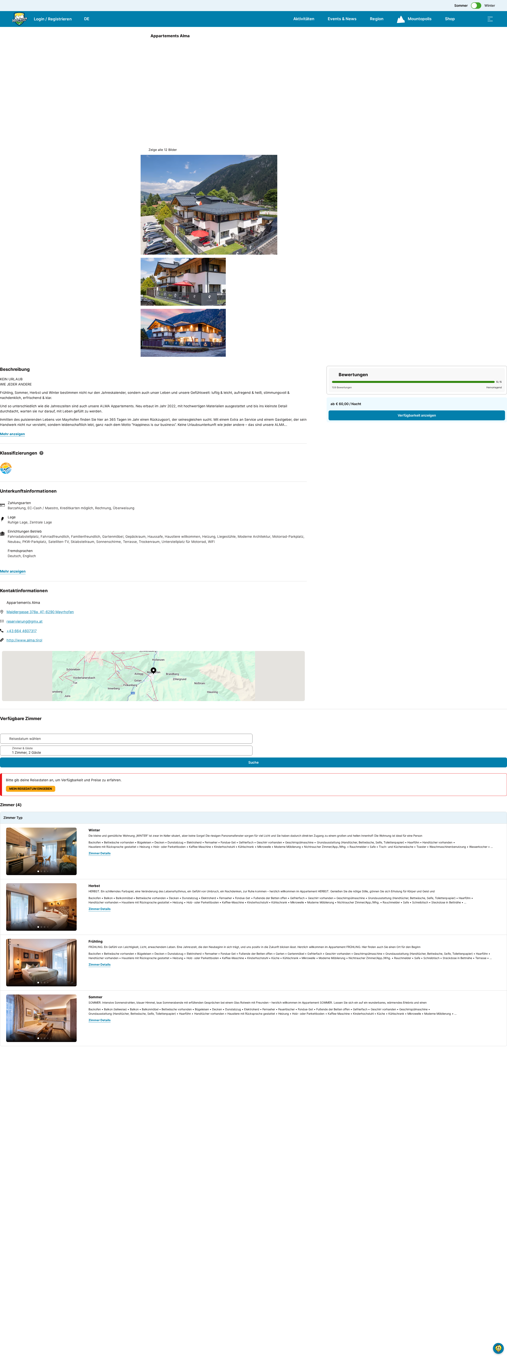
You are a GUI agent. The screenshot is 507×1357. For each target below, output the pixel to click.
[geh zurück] (144, 36)
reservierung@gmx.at (25, 621)
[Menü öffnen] (490, 19)
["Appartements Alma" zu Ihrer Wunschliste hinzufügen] (362, 36)
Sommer (461, 6)
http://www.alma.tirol (24, 640)
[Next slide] (291, 60)
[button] (38, 871)
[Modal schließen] (209, 68)
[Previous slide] (291, 50)
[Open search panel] (480, 19)
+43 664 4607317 (22, 631)
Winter (489, 6)
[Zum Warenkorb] (470, 19)
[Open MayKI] (498, 1348)
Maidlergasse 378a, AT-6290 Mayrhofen (40, 612)
